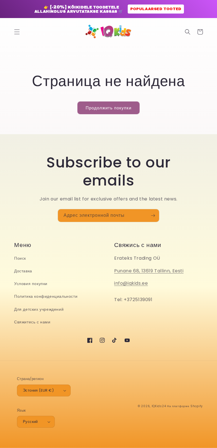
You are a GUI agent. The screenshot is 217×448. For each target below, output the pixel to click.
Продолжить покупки (108, 108)
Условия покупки (30, 283)
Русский (30, 421)
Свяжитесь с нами (32, 322)
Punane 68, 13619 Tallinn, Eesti (149, 271)
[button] (17, 32)
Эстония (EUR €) (38, 390)
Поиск (20, 258)
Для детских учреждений (39, 309)
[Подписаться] (153, 215)
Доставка (23, 271)
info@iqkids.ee (131, 283)
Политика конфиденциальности (45, 296)
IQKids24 (159, 406)
